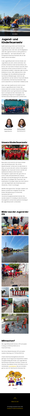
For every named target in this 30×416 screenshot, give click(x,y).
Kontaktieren (12, 366)
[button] (15, 226)
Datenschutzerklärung (18, 408)
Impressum (9, 408)
